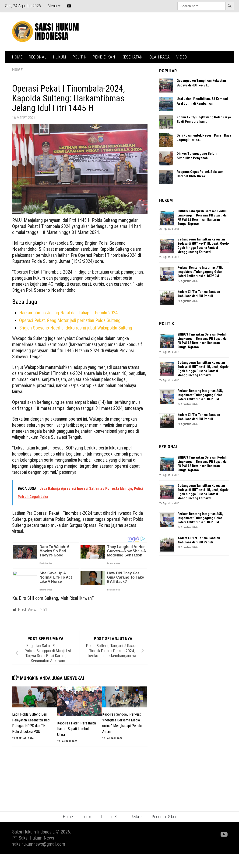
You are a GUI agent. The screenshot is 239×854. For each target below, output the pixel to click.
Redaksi (137, 816)
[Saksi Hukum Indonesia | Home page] (45, 31)
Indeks (86, 816)
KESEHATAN (132, 57)
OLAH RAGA (159, 57)
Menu (52, 5)
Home (68, 816)
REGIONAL (37, 57)
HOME (17, 57)
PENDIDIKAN (104, 57)
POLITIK (79, 57)
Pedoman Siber (164, 816)
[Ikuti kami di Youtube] (223, 834)
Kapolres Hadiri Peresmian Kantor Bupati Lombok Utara (76, 729)
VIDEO (181, 57)
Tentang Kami (111, 816)
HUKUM (59, 57)
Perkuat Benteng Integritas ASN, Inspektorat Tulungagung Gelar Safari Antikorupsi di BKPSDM (200, 272)
